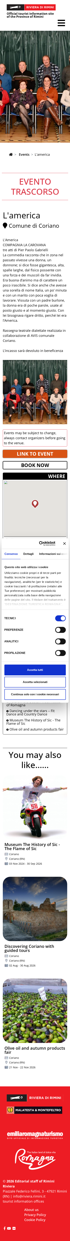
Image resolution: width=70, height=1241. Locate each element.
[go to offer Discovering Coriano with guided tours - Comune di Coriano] (35, 909)
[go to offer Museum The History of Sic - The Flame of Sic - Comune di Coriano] (35, 807)
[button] (61, 23)
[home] (11, 154)
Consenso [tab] (11, 553)
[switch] (60, 630)
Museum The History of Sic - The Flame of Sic (33, 721)
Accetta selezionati (35, 682)
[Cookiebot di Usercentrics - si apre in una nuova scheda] (41, 543)
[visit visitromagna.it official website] (35, 1159)
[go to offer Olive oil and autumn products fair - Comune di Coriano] (35, 1011)
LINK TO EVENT (35, 453)
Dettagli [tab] (28, 553)
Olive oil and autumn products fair (36, 729)
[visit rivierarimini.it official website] (35, 1095)
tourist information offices (23, 1201)
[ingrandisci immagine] (35, 392)
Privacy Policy (35, 1214)
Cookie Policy (34, 1220)
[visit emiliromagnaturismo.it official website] (35, 1135)
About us (31, 1209)
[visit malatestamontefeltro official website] (35, 1113)
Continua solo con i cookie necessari (35, 694)
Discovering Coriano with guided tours (29, 948)
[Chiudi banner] (64, 543)
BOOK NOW (35, 465)
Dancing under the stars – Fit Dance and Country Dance (30, 712)
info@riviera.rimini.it (29, 1196)
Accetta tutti (35, 669)
